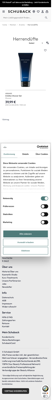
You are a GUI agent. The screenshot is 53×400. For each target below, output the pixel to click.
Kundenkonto (8, 337)
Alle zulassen (25, 234)
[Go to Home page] (19, 11)
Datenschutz (8, 297)
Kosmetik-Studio (9, 274)
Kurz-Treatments (10, 277)
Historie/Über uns (10, 271)
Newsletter (7, 287)
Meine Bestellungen (11, 340)
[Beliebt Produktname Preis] (36, 43)
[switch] (44, 206)
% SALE (5, 261)
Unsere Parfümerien (11, 280)
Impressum (7, 303)
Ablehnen (25, 251)
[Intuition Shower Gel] (25, 78)
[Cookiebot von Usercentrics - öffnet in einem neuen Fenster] (37, 147)
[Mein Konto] (43, 11)
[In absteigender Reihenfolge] (47, 43)
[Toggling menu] (4, 11)
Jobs (4, 284)
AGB (4, 300)
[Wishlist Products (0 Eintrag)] (38, 11)
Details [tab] (25, 154)
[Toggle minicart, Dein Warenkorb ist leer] (47, 11)
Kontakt (5, 326)
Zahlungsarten (8, 320)
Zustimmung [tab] (9, 154)
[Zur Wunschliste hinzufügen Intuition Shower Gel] (45, 50)
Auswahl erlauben (25, 242)
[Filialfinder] (34, 11)
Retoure (5, 323)
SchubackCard (8, 343)
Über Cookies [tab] (42, 154)
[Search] (46, 18)
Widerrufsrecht (9, 306)
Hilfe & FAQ (7, 317)
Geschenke (7, 258)
